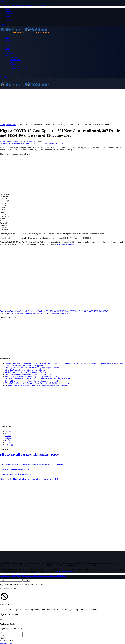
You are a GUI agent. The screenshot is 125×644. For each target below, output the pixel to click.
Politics (7, 49)
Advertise (8, 12)
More (7, 55)
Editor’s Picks (15, 60)
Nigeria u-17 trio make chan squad (14, 469)
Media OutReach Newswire (20, 68)
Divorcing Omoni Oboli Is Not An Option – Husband (25, 370)
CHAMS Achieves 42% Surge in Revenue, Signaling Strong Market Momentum (36, 385)
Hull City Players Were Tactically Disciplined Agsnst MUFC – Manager (33, 377)
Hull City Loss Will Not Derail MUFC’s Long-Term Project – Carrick (32, 368)
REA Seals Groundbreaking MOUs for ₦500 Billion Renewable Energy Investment (37, 379)
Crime (7, 44)
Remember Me (8, 641)
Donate (7, 16)
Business (8, 40)
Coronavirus (5, 311)
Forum (7, 18)
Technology (9, 53)
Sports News (4, 460)
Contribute (9, 14)
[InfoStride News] (24, 33)
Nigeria (7, 47)
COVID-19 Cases (62, 311)
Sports (7, 51)
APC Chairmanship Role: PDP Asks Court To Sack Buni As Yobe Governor (31, 465)
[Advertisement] (62, 106)
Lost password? (6, 643)
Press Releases (15, 66)
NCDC (105, 311)
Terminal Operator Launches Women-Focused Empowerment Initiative (32, 381)
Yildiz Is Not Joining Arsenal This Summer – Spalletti (25, 372)
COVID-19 (50, 311)
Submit (26, 580)
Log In (3, 638)
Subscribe (4, 77)
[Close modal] (1, 591)
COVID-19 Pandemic (78, 311)
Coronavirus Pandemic (36, 311)
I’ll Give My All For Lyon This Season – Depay (29, 454)
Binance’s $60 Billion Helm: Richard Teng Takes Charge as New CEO (29, 479)
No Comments (31, 141)
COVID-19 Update (94, 311)
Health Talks (4, 141)
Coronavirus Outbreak (18, 311)
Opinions (13, 64)
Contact (8, 20)
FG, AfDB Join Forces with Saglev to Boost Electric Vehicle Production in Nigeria (37, 383)
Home (7, 38)
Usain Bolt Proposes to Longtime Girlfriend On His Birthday (28, 374)
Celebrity (8, 42)
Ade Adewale (15, 141)
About (7, 9)
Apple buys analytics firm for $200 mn (16, 474)
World (12, 71)
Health (12, 62)
